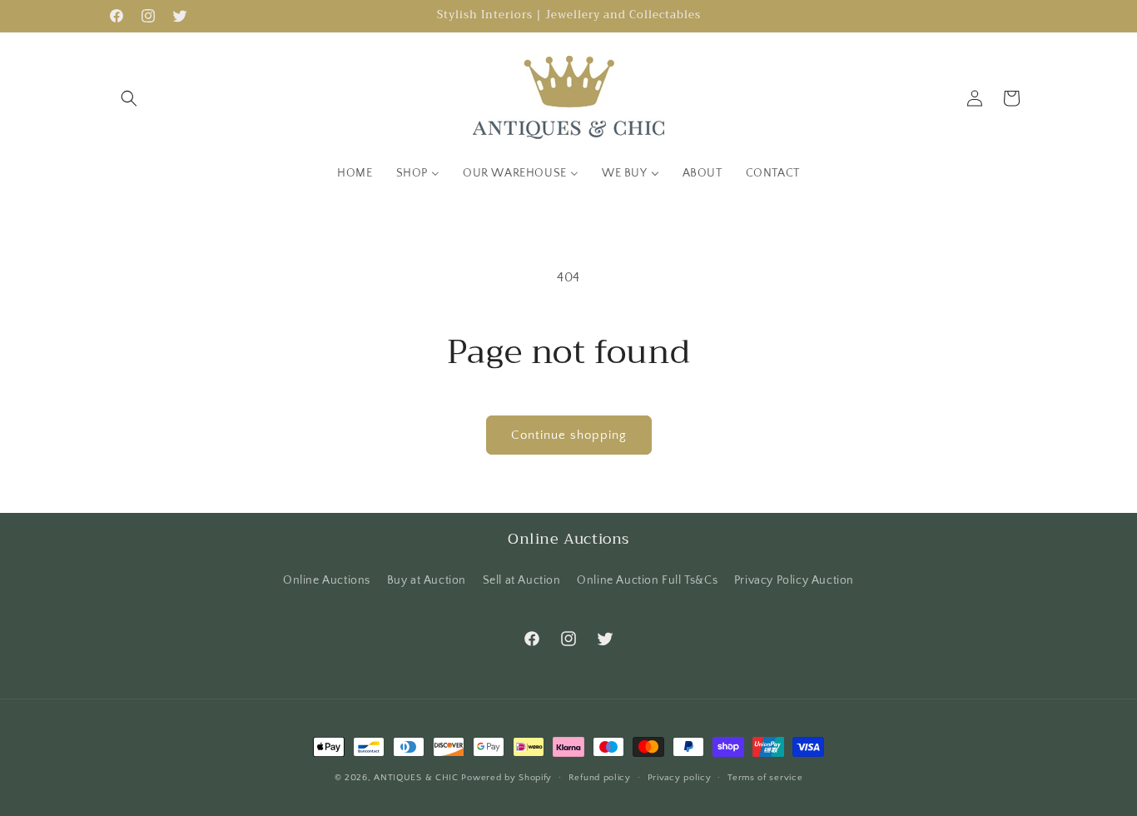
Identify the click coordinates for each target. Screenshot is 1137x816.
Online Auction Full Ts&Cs (647, 580)
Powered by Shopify (506, 778)
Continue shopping (569, 435)
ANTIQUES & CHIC (416, 778)
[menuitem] (354, 173)
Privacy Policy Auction (794, 580)
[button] (129, 98)
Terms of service (764, 778)
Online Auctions (326, 580)
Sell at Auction (522, 580)
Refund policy (599, 778)
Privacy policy (680, 778)
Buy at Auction (426, 580)
